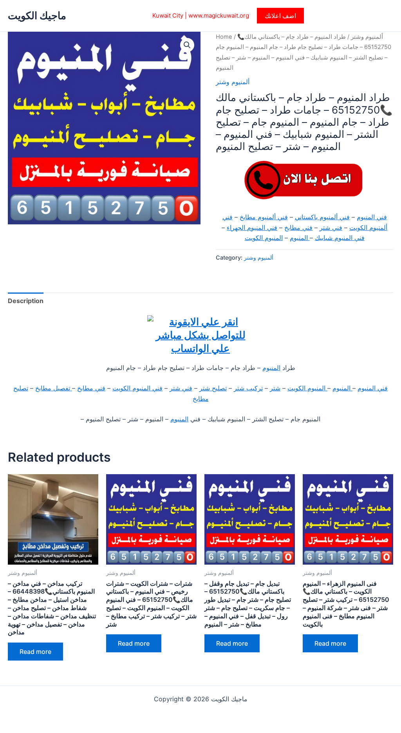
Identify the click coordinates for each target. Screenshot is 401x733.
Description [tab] (25, 301)
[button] (280, 15)
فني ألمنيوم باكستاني (322, 217)
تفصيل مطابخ (53, 388)
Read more (35, 651)
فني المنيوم (372, 217)
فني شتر (331, 227)
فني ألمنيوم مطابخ (264, 217)
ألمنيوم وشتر (367, 36)
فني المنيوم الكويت (137, 388)
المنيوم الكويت (264, 238)
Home (224, 36)
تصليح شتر (213, 388)
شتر (275, 388)
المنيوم (300, 238)
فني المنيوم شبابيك (340, 238)
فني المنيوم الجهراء (252, 227)
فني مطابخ (298, 227)
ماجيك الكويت (37, 15)
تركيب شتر (248, 388)
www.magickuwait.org (218, 15)
